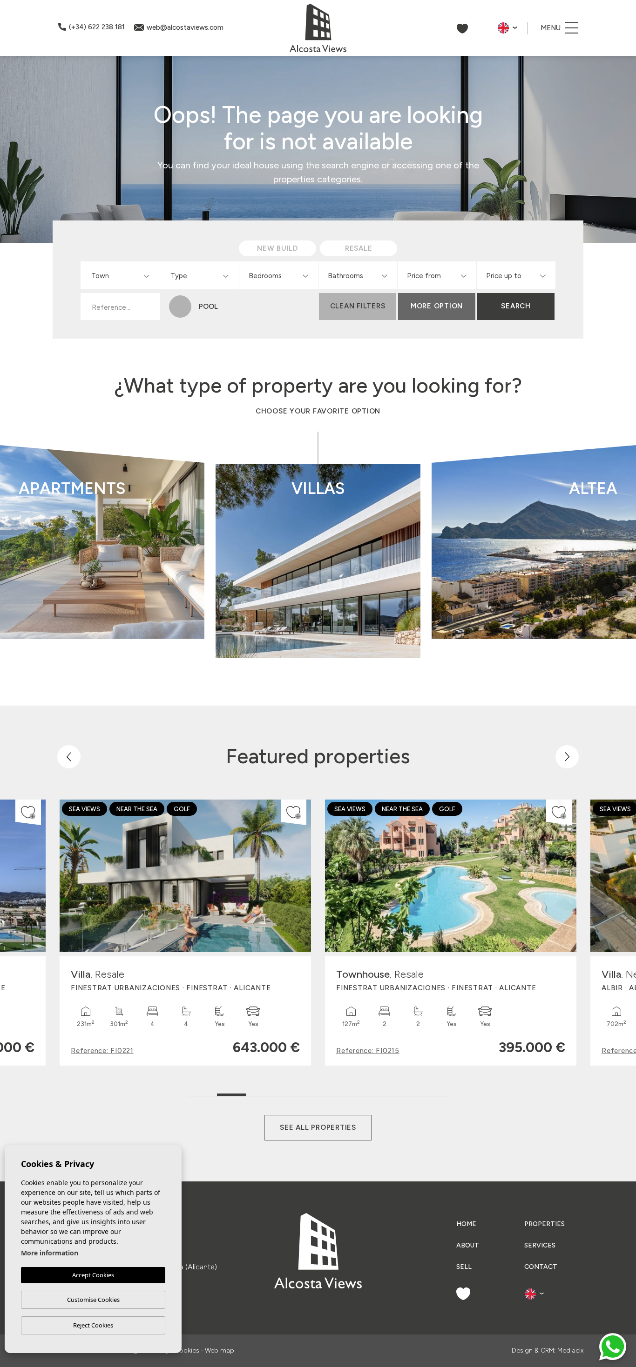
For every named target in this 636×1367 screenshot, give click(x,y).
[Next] (567, 757)
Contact (540, 1267)
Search (516, 306)
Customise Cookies (93, 1299)
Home (466, 1224)
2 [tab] (231, 1090)
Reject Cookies (93, 1325)
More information (49, 1252)
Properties (544, 1224)
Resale (162, 620)
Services (539, 1245)
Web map (219, 1350)
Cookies (187, 1350)
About (467, 1245)
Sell (464, 1267)
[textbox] (122, 276)
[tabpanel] (185, 933)
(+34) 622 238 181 (97, 27)
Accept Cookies (93, 1275)
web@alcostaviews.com (185, 27)
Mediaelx (570, 1350)
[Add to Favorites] (28, 812)
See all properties (318, 1127)
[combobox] (120, 275)
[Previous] (68, 757)
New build (162, 594)
